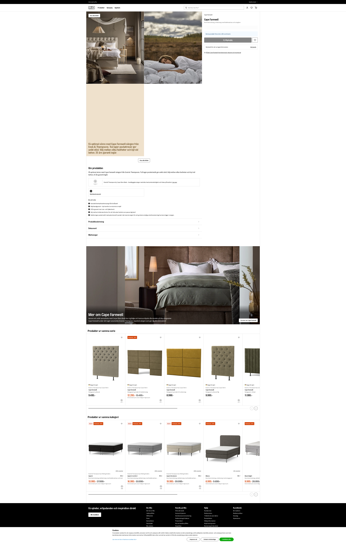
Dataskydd (149, 523)
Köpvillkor (178, 526)
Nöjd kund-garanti (95, 194)
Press (148, 518)
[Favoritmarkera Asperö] (121, 423)
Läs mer (174, 182)
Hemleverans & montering (183, 516)
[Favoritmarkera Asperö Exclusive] (199, 423)
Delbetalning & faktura (182, 518)
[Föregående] (252, 408)
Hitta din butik (179, 511)
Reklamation (208, 513)
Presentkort (179, 521)
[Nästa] (256, 408)
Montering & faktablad (211, 526)
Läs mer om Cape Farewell (248, 320)
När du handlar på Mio (181, 523)
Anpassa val (193, 539)
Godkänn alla (226, 539)
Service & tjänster (180, 513)
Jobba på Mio (150, 513)
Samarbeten (150, 521)
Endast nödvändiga (210, 539)
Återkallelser (208, 518)
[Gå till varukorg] (256, 7)
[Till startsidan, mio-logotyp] (91, 7)
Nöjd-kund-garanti (209, 523)
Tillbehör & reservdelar (211, 516)
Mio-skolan (149, 526)
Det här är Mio (150, 511)
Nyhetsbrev (236, 518)
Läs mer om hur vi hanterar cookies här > (124, 539)
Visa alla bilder (94, 15)
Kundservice (207, 511)
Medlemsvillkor (237, 513)
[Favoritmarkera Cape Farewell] (255, 40)
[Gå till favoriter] (251, 7)
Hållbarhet (149, 516)
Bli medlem (95, 515)
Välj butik (253, 47)
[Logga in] (247, 7)
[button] (115, 47)
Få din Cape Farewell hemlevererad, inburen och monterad (223, 52)
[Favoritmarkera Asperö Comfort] (160, 423)
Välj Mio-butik (252, 2)
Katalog (235, 516)
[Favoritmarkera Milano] (238, 423)
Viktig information (209, 521)
